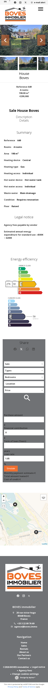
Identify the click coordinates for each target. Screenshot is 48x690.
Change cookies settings (25, 673)
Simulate (11, 468)
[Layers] (43, 497)
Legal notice (38, 666)
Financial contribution (15, 428)
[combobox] (24, 364)
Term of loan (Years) (15, 441)
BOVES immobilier (24, 607)
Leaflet (44, 544)
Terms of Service (28, 687)
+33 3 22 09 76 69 (25, 623)
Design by (27, 677)
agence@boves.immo (25, 626)
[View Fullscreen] (4, 506)
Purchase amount (13, 415)
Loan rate (9, 454)
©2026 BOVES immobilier (16, 667)
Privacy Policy (13, 687)
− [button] (4, 500)
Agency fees (25, 670)
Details (24, 120)
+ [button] (4, 496)
